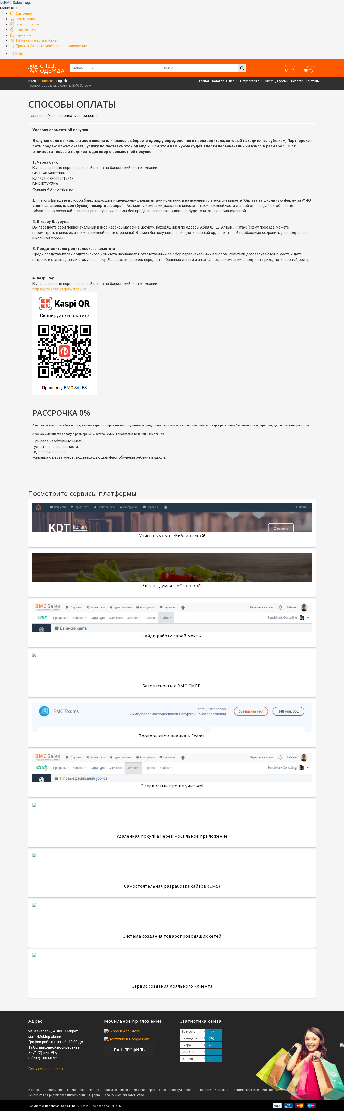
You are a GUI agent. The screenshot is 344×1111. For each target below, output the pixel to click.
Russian (48, 81)
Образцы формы (277, 81)
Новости (297, 81)
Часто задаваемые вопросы (109, 1090)
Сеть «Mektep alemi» (45, 1069)
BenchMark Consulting (60, 1106)
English (61, 81)
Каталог (218, 81)
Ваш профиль (129, 1049)
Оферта (94, 1095)
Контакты (312, 81)
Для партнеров (144, 1090)
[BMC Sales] (15, 2)
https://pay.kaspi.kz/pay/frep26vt (59, 289)
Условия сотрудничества (177, 1090)
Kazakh (33, 81)
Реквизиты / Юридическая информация (57, 1095)
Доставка (78, 1090)
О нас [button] (230, 81)
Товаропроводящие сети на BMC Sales (58, 85)
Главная (204, 81)
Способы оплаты (56, 1090)
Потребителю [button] (250, 81)
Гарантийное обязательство (124, 1095)
